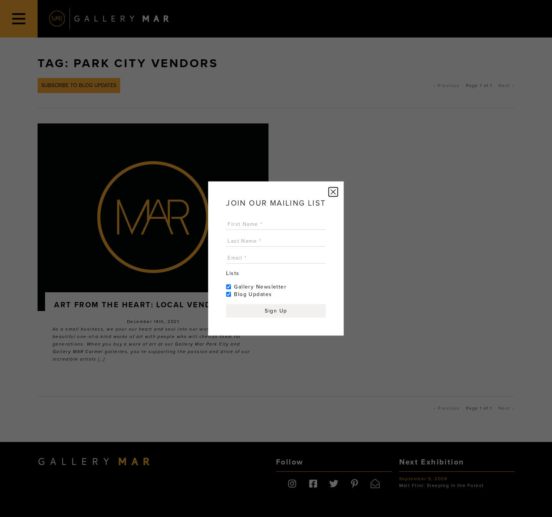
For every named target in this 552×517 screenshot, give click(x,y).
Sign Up (276, 311)
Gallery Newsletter (260, 287)
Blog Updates (253, 294)
